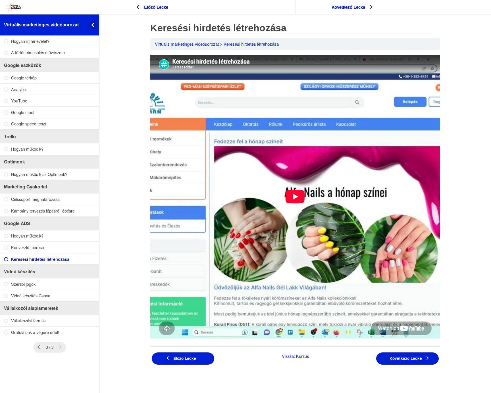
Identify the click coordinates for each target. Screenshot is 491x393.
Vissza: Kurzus (295, 356)
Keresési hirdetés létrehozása (251, 44)
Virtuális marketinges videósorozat (41, 24)
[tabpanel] (295, 198)
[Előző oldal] (38, 347)
